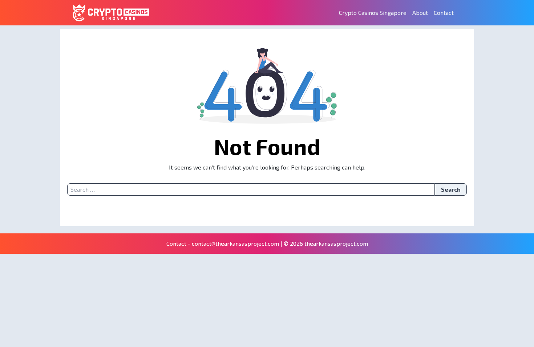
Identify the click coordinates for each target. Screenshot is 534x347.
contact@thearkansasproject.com (235, 243)
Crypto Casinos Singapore (372, 12)
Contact (444, 12)
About (420, 12)
